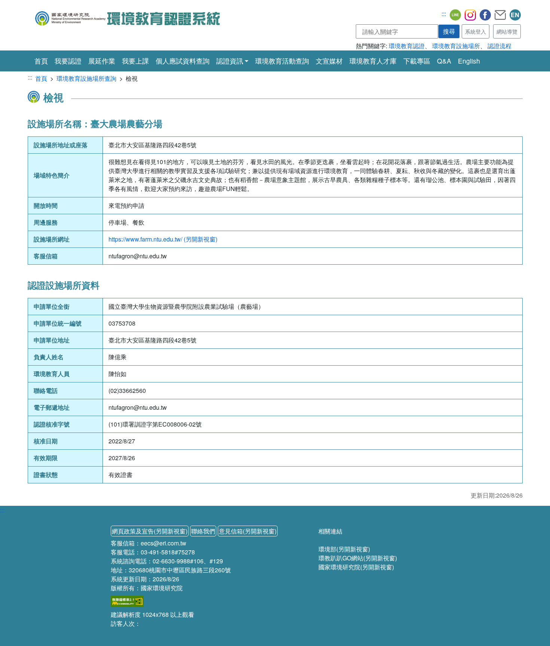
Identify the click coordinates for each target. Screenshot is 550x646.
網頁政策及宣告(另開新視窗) (149, 531)
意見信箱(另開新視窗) (247, 531)
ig (470, 15)
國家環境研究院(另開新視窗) (356, 567)
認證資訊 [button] (229, 60)
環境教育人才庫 (373, 60)
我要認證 (68, 60)
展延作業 (101, 60)
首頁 (41, 60)
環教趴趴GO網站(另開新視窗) (357, 558)
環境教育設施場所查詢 (86, 78)
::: (443, 13)
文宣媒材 (329, 60)
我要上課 (135, 60)
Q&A (444, 60)
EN (515, 14)
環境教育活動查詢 (282, 60)
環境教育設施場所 (456, 45)
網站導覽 (506, 31)
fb (485, 15)
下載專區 (416, 60)
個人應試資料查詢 (183, 60)
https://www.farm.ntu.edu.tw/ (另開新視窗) (163, 239)
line (455, 15)
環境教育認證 (407, 45)
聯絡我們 (203, 531)
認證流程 (499, 45)
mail (500, 15)
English (469, 60)
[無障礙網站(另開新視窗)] (127, 600)
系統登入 (475, 31)
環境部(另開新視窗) (344, 549)
